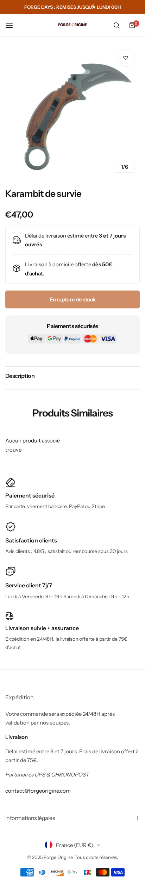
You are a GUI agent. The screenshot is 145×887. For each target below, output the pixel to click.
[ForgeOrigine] (72, 25)
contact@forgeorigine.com (38, 790)
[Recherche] (116, 25)
